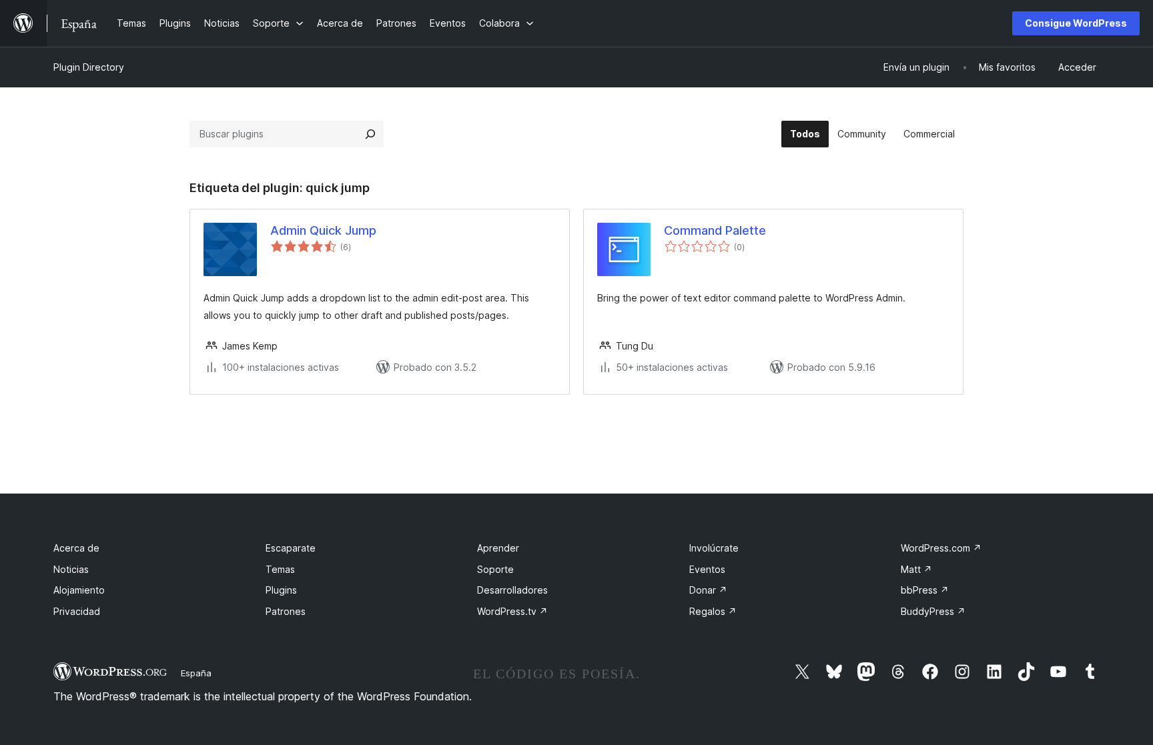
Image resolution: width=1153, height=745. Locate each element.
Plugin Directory (88, 67)
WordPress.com (941, 548)
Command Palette (715, 230)
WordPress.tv (512, 611)
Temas (280, 569)
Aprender (498, 548)
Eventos (707, 569)
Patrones (286, 611)
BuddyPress (933, 611)
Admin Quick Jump (323, 230)
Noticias (71, 569)
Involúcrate (714, 548)
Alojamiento (79, 590)
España (196, 673)
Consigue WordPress (1076, 23)
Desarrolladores (512, 590)
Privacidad (76, 611)
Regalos (713, 611)
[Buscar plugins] (370, 134)
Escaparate (291, 548)
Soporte (495, 569)
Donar (708, 590)
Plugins (281, 590)
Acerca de (76, 548)
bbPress (925, 590)
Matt (916, 569)
